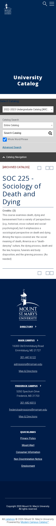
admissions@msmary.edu (28, 364)
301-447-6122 (28, 357)
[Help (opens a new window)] (51, 168)
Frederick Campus (26, 385)
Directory (26, 326)
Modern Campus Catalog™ (35, 522)
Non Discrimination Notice (28, 459)
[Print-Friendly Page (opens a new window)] (47, 168)
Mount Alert (28, 445)
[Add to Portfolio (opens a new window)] (39, 168)
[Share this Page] (43, 168)
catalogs (10, 519)
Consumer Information (28, 452)
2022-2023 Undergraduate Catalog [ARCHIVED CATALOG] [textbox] (28, 109)
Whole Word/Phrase (18, 139)
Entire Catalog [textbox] (11, 125)
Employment (28, 465)
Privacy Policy (28, 438)
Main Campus (26, 340)
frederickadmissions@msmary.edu (28, 409)
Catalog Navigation (16, 157)
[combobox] (28, 109)
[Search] (50, 133)
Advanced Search (11, 147)
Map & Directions (28, 371)
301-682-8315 (28, 402)
